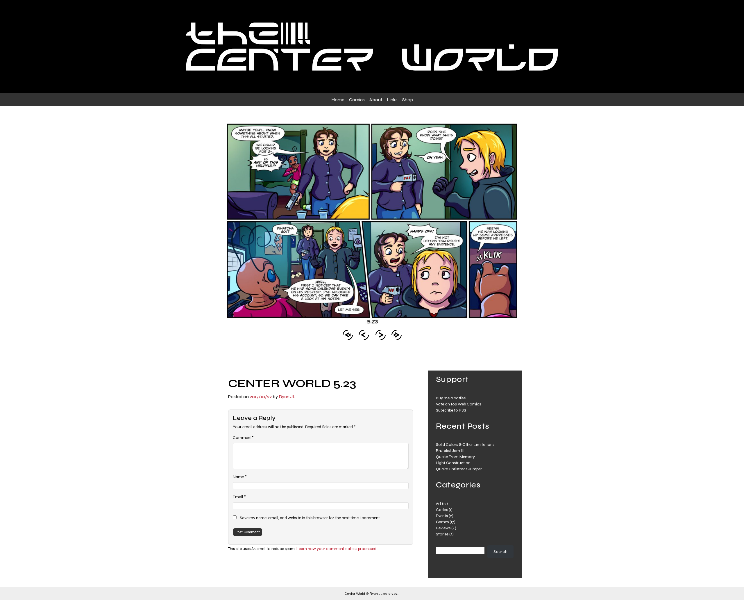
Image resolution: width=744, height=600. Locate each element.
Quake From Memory (455, 456)
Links (392, 99)
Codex (442, 509)
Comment (242, 437)
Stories (442, 534)
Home (337, 99)
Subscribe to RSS (451, 410)
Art (438, 503)
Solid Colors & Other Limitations (465, 444)
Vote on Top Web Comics (458, 404)
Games (442, 521)
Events (442, 515)
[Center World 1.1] (348, 334)
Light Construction (453, 462)
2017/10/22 (261, 396)
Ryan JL (287, 396)
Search (500, 551)
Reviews (443, 528)
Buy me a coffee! (451, 398)
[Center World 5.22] (364, 334)
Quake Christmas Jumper (459, 469)
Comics (357, 99)
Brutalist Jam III (450, 450)
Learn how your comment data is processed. (336, 548)
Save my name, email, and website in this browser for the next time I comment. (310, 517)
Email (238, 496)
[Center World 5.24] (380, 334)
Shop (407, 99)
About (375, 99)
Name (238, 476)
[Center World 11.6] (396, 334)
